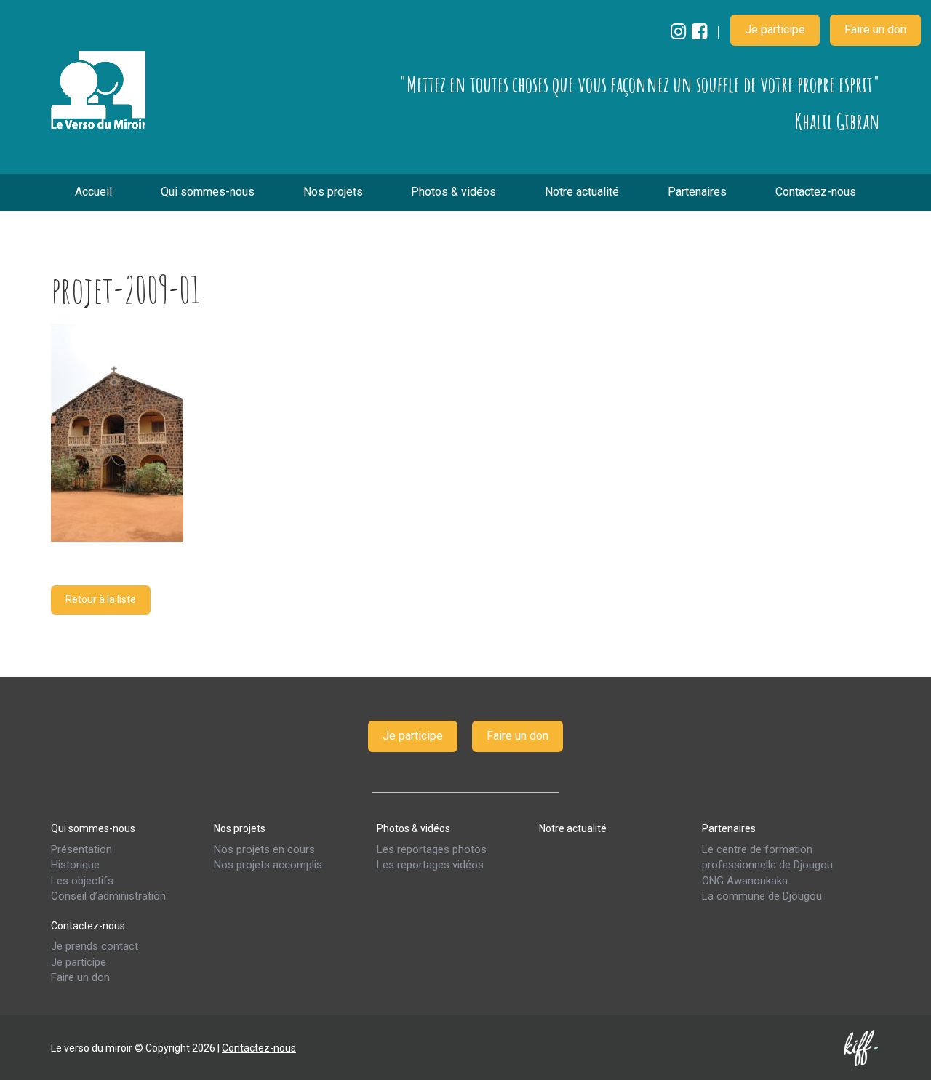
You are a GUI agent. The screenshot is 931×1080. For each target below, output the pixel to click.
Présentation (81, 848)
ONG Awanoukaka (745, 880)
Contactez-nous (815, 192)
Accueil (93, 192)
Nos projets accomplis (268, 864)
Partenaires (697, 192)
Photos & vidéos (453, 192)
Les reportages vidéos (430, 864)
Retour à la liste (100, 599)
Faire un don (875, 29)
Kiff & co (862, 1047)
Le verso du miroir (98, 90)
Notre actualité (582, 192)
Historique (75, 864)
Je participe (775, 29)
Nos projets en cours (264, 848)
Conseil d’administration (108, 896)
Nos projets (333, 192)
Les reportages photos (432, 848)
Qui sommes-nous (208, 192)
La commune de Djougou (762, 896)
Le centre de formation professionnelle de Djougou (767, 856)
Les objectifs (82, 880)
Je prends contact (94, 946)
